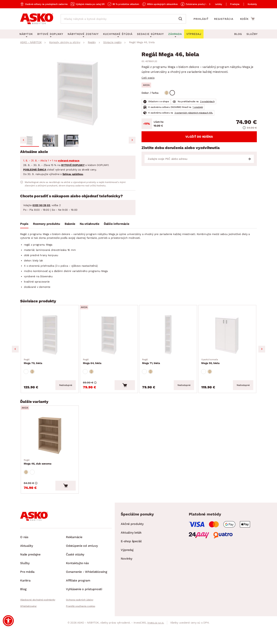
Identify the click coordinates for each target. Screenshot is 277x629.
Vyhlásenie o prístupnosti (84, 589)
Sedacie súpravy (150, 33)
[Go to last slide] (23, 140)
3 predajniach (207, 101)
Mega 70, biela (33, 361)
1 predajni (198, 107)
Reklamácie (74, 537)
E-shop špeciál (131, 541)
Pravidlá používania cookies (80, 606)
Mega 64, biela (92, 361)
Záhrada (175, 33)
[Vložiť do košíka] (125, 385)
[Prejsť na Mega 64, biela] (109, 334)
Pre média (27, 572)
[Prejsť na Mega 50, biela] (227, 334)
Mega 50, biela (210, 361)
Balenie (70, 224)
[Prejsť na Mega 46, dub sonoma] (50, 435)
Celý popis (148, 77)
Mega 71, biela (151, 361)
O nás (24, 537)
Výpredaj (127, 550)
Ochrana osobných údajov (79, 599)
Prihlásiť (201, 18)
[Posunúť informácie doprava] (206, 4)
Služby (252, 33)
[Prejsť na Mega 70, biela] (50, 334)
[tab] (24, 224)
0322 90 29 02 (41, 205)
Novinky (126, 558)
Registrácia (223, 18)
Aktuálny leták (131, 532)
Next (261, 349)
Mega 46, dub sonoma (37, 462)
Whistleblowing (28, 606)
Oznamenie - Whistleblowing (86, 572)
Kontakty (252, 4)
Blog (238, 33)
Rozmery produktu (46, 224)
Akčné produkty (132, 524)
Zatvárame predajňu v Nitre (200, 4)
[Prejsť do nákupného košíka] (247, 18)
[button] (29, 141)
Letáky (218, 4)
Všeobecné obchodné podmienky (37, 599)
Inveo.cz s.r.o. (155, 622)
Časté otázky (75, 554)
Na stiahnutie (89, 224)
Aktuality (26, 546)
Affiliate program (78, 580)
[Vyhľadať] (181, 19)
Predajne (235, 4)
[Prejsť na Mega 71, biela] (168, 334)
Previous (15, 349)
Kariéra (25, 580)
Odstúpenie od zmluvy (82, 546)
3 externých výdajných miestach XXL (193, 112)
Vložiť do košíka (199, 136)
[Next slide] (132, 140)
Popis (24, 224)
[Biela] (172, 93)
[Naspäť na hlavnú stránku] (36, 18)
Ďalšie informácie (116, 224)
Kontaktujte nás (77, 563)
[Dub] (166, 93)
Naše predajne (30, 554)
